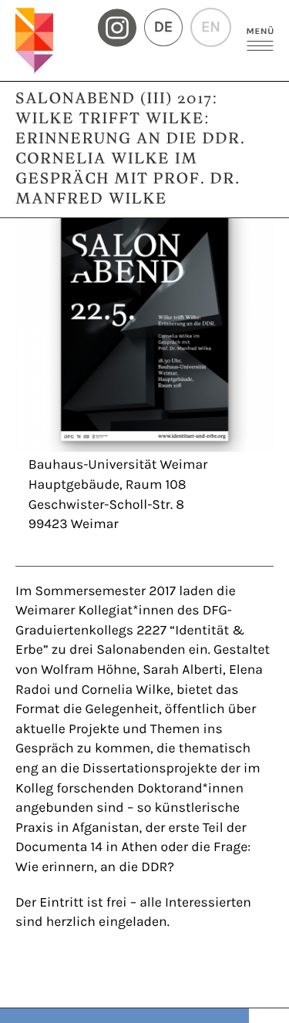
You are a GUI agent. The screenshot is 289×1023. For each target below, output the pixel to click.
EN (210, 27)
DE (163, 27)
